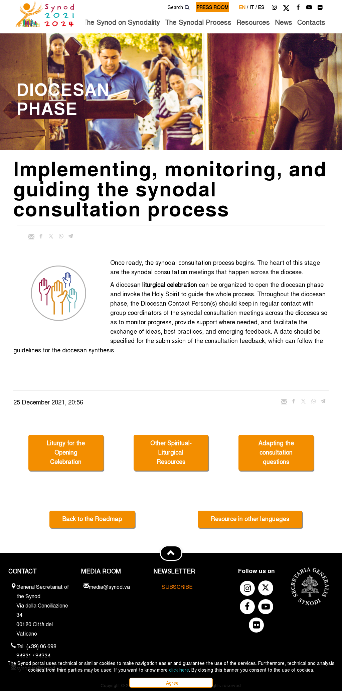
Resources (253, 22)
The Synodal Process (198, 22)
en (243, 7)
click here (179, 669)
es (261, 7)
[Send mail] (31, 236)
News (283, 22)
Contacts (311, 22)
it (253, 7)
